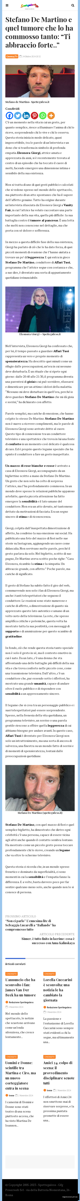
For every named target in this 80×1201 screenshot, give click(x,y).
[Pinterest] (34, 115)
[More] (51, 115)
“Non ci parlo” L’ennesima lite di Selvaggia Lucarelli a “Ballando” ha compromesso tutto (30, 925)
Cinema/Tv (11, 56)
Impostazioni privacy (70, 1197)
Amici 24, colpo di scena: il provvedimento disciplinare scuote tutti (58, 1072)
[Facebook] (9, 115)
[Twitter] (18, 115)
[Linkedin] (26, 115)
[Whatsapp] (43, 115)
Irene (11, 1095)
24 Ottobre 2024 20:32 (31, 56)
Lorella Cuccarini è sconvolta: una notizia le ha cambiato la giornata (57, 989)
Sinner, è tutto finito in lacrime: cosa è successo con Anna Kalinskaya (48, 941)
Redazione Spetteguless (21, 1002)
